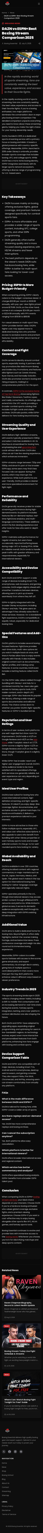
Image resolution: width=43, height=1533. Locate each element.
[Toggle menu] (39, 4)
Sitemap (5, 1495)
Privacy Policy (7, 1506)
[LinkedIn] (15, 1452)
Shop (4, 1471)
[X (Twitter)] (4, 1452)
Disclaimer (6, 1510)
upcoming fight (29, 447)
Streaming (6, 1491)
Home (4, 13)
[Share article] (39, 43)
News (12, 13)
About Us (5, 1483)
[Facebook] (9, 1452)
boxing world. (12, 1236)
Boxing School (7, 1475)
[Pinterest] (21, 1452)
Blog (3, 1479)
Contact (5, 1487)
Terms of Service (9, 1514)
